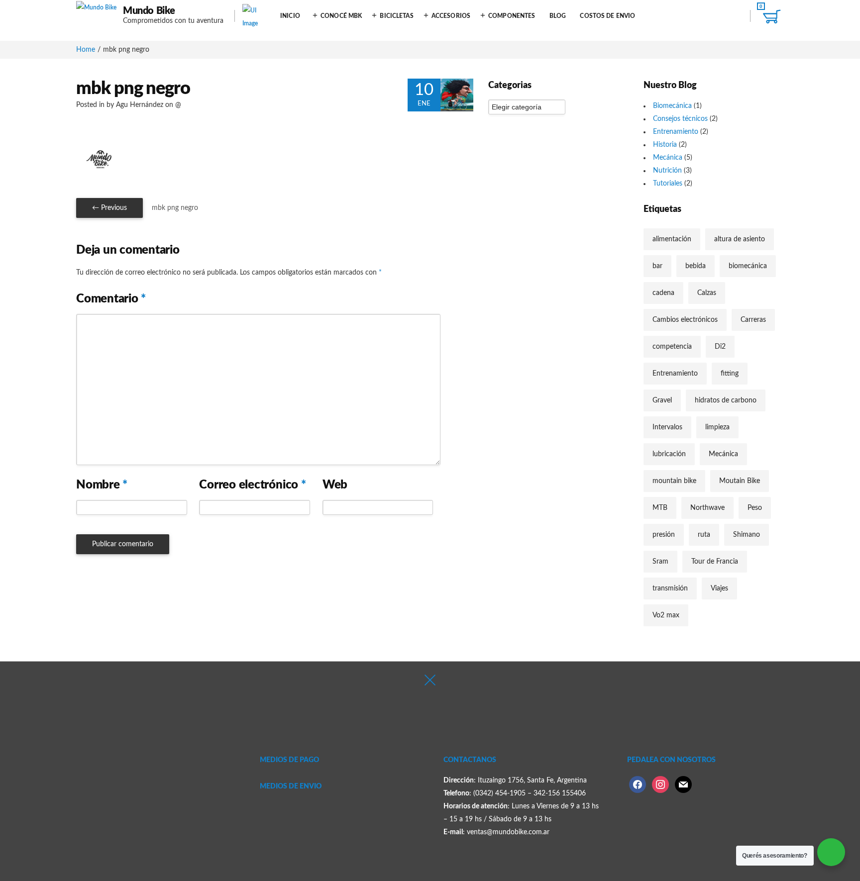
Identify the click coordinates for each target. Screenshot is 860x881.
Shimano (746, 534)
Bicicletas (396, 16)
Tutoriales (667, 183)
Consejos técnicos (680, 118)
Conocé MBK (341, 16)
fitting (730, 373)
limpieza (717, 427)
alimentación (671, 239)
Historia (665, 144)
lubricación (669, 454)
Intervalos (667, 427)
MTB (659, 507)
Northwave (707, 507)
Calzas (706, 293)
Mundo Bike (149, 11)
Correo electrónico (252, 485)
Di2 (720, 346)
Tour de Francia (714, 561)
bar (657, 266)
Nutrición (667, 170)
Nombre (101, 485)
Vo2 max (665, 615)
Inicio (290, 16)
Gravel (662, 400)
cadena (663, 293)
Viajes (719, 588)
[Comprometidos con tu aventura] (96, 16)
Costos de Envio (607, 16)
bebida (695, 266)
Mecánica (667, 157)
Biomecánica (672, 105)
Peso (755, 507)
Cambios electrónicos (685, 319)
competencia (672, 346)
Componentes (511, 16)
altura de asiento (739, 239)
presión (663, 534)
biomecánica (748, 266)
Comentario (111, 299)
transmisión (670, 588)
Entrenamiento (675, 131)
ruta (704, 534)
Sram (660, 561)
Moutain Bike (739, 481)
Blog (557, 16)
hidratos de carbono (725, 400)
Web (334, 485)
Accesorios (450, 16)
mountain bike (674, 481)
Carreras (753, 319)
